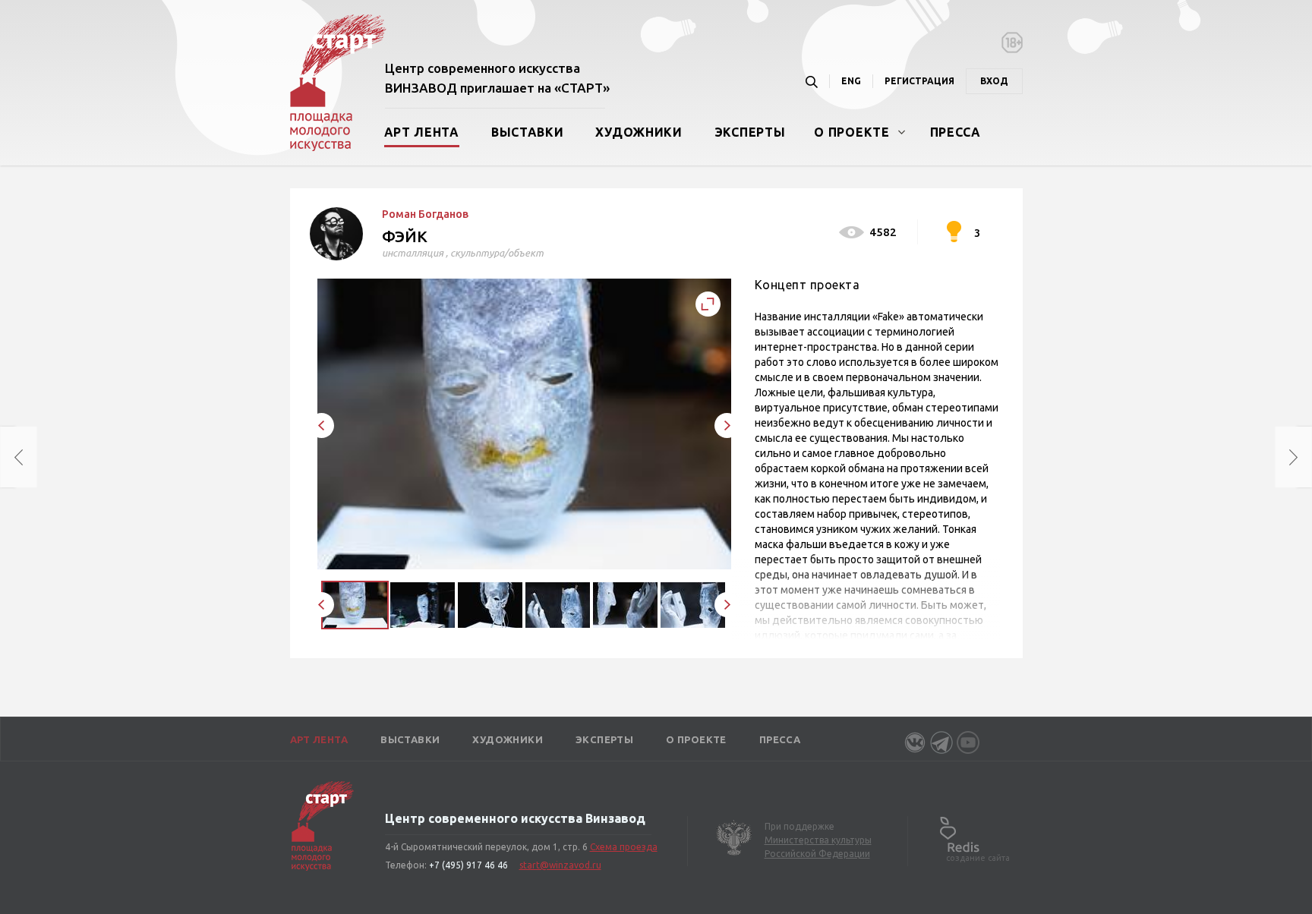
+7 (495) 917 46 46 (468, 865)
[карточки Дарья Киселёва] (1304, 457)
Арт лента (421, 132)
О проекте (851, 132)
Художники (638, 132)
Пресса (955, 132)
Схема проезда (624, 847)
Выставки (527, 132)
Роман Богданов (425, 214)
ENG (851, 81)
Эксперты (750, 132)
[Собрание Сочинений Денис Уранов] (7, 457)
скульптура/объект (497, 252)
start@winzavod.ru (560, 865)
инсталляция (412, 252)
